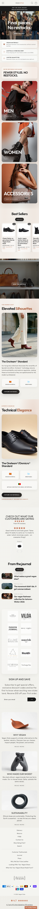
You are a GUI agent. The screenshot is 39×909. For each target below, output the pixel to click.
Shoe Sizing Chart (19, 843)
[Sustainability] (19, 800)
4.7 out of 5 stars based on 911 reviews (19, 905)
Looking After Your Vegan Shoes (19, 864)
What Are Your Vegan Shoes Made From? (19, 868)
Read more (19, 824)
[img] (19, 521)
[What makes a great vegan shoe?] (7, 576)
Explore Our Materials (11, 495)
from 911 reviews (20, 523)
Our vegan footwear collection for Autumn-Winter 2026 (23, 599)
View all (20, 219)
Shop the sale (19, 33)
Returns (19, 833)
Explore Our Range (10, 391)
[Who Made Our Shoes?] (19, 761)
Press (19, 858)
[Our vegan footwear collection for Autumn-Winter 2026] (7, 596)
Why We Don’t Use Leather (19, 861)
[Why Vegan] (19, 722)
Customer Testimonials (19, 852)
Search (19, 846)
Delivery (19, 830)
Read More (19, 746)
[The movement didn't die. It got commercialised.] (7, 586)
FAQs (19, 836)
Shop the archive (19, 284)
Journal (19, 855)
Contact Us (19, 840)
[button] (31, 907)
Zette (25, 779)
